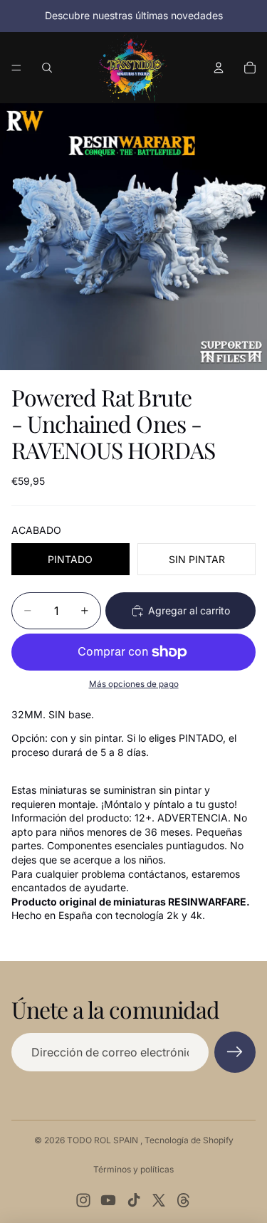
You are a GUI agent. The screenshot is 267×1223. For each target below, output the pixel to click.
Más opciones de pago (134, 684)
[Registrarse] (235, 1052)
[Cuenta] (218, 67)
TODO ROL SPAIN (103, 1140)
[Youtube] (108, 1200)
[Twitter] (158, 1200)
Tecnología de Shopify (189, 1140)
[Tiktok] (133, 1200)
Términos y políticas (133, 1169)
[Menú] (16, 67)
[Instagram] (83, 1200)
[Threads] (183, 1200)
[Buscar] (47, 67)
